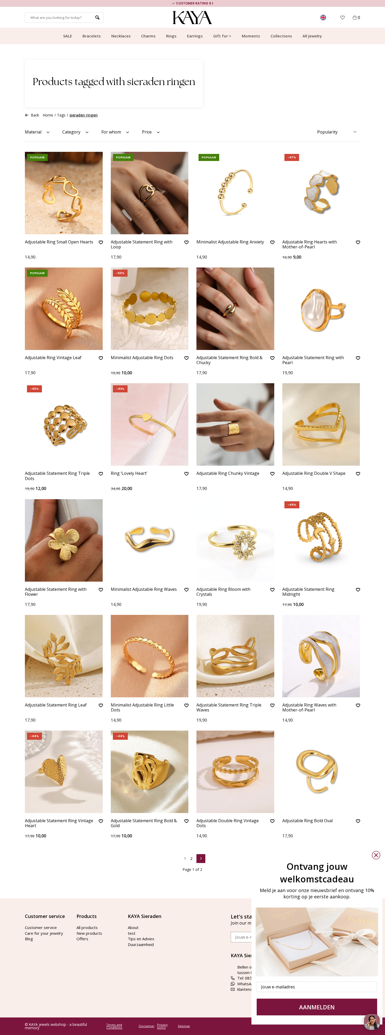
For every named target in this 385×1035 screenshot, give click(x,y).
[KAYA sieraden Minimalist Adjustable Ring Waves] (150, 540)
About (133, 927)
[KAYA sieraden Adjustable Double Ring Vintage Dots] (235, 772)
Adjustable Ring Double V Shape (313, 473)
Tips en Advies (141, 938)
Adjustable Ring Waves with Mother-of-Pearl (309, 708)
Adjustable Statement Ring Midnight (308, 592)
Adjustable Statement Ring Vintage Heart (59, 823)
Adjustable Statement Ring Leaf (56, 705)
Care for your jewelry (44, 933)
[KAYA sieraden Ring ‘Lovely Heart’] (150, 424)
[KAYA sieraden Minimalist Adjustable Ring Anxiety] (235, 193)
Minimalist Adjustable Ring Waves (144, 589)
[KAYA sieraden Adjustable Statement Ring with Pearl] (321, 309)
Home (48, 115)
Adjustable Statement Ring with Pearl (313, 360)
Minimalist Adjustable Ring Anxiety (230, 242)
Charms (148, 35)
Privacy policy (162, 1026)
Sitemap (184, 1026)
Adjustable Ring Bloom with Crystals (223, 592)
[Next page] (200, 857)
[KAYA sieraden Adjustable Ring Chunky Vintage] (235, 424)
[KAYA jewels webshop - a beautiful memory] (193, 17)
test (131, 933)
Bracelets (91, 35)
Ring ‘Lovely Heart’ (129, 473)
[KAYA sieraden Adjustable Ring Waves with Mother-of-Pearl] (321, 656)
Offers (82, 938)
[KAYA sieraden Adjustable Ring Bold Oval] (321, 772)
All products (87, 927)
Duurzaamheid (141, 944)
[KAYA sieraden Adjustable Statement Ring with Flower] (64, 540)
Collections (281, 35)
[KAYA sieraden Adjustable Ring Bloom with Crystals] (235, 540)
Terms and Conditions (114, 1026)
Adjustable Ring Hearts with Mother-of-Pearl (309, 245)
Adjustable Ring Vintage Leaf (53, 357)
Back (35, 115)
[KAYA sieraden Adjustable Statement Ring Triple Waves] (235, 656)
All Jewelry (312, 35)
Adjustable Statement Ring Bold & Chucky (229, 360)
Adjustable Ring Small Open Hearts (59, 242)
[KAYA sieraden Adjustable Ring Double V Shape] (321, 424)
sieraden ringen (83, 115)
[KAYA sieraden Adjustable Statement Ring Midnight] (321, 540)
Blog (29, 938)
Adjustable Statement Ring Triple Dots (57, 476)
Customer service (41, 927)
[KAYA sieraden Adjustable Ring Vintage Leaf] (64, 309)
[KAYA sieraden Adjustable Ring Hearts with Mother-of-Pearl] (321, 193)
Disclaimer (147, 1026)
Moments (251, 35)
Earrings (195, 35)
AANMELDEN (317, 1007)
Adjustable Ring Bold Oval (307, 820)
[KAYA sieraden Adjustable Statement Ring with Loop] (150, 193)
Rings (171, 35)
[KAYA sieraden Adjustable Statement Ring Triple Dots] (64, 424)
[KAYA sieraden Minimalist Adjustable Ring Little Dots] (150, 656)
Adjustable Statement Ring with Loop (141, 245)
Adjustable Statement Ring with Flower (55, 592)
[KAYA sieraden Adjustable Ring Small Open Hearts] (64, 193)
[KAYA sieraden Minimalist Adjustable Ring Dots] (150, 309)
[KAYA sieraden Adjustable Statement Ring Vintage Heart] (64, 772)
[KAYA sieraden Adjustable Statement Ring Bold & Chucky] (235, 309)
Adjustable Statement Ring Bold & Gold (144, 823)
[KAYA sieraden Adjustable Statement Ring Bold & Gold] (150, 772)
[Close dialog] (376, 855)
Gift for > (222, 35)
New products (89, 933)
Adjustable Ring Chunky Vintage (227, 473)
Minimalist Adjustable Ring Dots (142, 357)
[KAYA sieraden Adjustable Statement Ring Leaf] (64, 656)
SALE (67, 35)
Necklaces (121, 35)
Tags (61, 115)
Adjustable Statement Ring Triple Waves (228, 708)
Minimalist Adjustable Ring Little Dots (142, 708)
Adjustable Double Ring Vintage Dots (227, 823)
